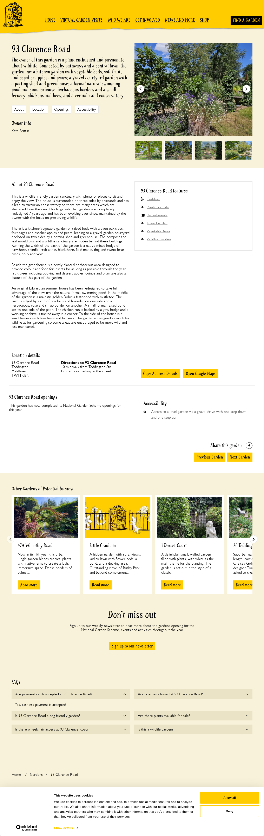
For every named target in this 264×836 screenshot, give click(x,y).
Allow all (229, 797)
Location (39, 109)
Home (50, 20)
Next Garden (240, 457)
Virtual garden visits (81, 20)
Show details (63, 828)
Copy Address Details (160, 373)
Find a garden (246, 20)
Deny (229, 811)
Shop (204, 20)
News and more (180, 20)
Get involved (147, 20)
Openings (61, 109)
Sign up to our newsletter (132, 646)
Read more (28, 585)
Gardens (36, 774)
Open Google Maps (201, 373)
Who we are (118, 20)
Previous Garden (210, 457)
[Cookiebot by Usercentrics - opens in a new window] (27, 828)
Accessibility (86, 109)
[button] (246, 89)
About (19, 109)
